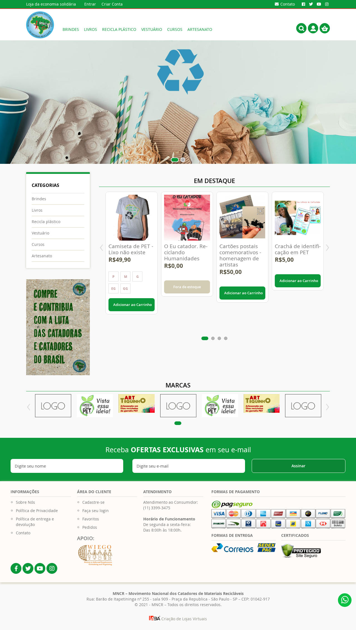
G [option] (137, 276)
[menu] (159, 29)
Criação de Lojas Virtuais (183, 618)
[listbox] (131, 283)
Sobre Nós (25, 502)
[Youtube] (319, 4)
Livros (37, 210)
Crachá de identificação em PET (298, 249)
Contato (23, 532)
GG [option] (125, 288)
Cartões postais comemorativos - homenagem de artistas (240, 255)
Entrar (90, 4)
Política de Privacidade (37, 510)
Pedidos (89, 527)
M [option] (125, 276)
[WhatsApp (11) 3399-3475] (344, 600)
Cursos (38, 244)
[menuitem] (71, 29)
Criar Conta (112, 4)
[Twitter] (311, 4)
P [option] (113, 276)
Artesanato (42, 255)
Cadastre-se (93, 502)
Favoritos (90, 519)
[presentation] (101, 248)
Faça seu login (95, 510)
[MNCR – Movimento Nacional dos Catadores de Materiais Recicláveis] (40, 24)
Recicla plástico (46, 221)
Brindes (39, 198)
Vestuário (40, 233)
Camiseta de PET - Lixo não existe (130, 249)
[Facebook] (303, 4)
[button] (173, 160)
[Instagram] (327, 4)
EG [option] (113, 288)
